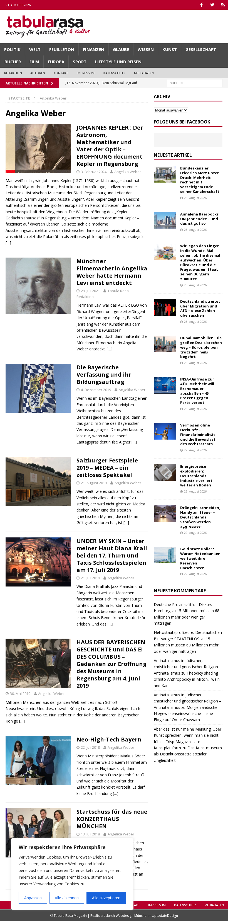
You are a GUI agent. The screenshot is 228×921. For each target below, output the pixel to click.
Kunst (169, 49)
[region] (72, 874)
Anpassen (33, 897)
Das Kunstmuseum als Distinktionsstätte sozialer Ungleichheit (188, 754)
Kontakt (60, 73)
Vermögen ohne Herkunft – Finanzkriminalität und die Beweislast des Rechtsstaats (197, 435)
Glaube (121, 49)
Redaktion (13, 73)
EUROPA (56, 61)
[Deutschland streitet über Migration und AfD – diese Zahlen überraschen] (165, 307)
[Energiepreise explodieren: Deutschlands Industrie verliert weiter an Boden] (165, 472)
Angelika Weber (127, 171)
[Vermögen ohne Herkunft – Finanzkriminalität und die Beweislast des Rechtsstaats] (165, 431)
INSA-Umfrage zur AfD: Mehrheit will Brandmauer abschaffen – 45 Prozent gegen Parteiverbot (197, 391)
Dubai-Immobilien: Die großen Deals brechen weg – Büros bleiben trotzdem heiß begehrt (201, 347)
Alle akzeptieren (106, 897)
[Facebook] (201, 5)
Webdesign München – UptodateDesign (147, 915)
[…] (8, 242)
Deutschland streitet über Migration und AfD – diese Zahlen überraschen (200, 308)
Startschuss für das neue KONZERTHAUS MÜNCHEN (111, 819)
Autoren (37, 73)
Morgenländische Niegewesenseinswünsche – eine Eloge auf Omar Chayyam (185, 714)
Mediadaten (144, 73)
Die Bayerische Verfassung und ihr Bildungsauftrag (104, 374)
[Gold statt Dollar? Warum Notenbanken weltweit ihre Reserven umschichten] (165, 555)
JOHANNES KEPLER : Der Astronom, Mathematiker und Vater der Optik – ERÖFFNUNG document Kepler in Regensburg (109, 146)
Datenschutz (114, 73)
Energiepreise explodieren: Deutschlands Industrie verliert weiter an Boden (196, 476)
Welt (35, 49)
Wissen (146, 49)
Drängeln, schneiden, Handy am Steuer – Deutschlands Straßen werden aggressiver (200, 517)
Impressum (86, 73)
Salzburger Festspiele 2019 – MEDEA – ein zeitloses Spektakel (107, 468)
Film (34, 61)
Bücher (12, 61)
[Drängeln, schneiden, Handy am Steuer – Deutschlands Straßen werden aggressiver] (165, 513)
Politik (12, 49)
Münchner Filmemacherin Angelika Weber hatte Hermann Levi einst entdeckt (111, 272)
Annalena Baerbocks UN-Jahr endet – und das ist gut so (199, 219)
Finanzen (93, 49)
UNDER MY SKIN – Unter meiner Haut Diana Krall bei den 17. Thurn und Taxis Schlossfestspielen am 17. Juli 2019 (111, 555)
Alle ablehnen (67, 897)
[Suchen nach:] (194, 82)
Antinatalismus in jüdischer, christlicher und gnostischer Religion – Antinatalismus (187, 667)
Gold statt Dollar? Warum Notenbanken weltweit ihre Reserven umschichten (200, 558)
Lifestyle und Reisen (118, 61)
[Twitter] (212, 5)
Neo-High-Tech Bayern (109, 739)
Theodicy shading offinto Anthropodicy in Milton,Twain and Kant (187, 679)
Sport (79, 61)
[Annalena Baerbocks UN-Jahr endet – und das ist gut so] (165, 220)
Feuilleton (61, 49)
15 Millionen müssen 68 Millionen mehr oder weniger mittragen (186, 617)
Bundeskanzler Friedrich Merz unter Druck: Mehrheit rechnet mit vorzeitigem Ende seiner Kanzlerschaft (199, 180)
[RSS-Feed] (223, 5)
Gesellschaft (200, 49)
